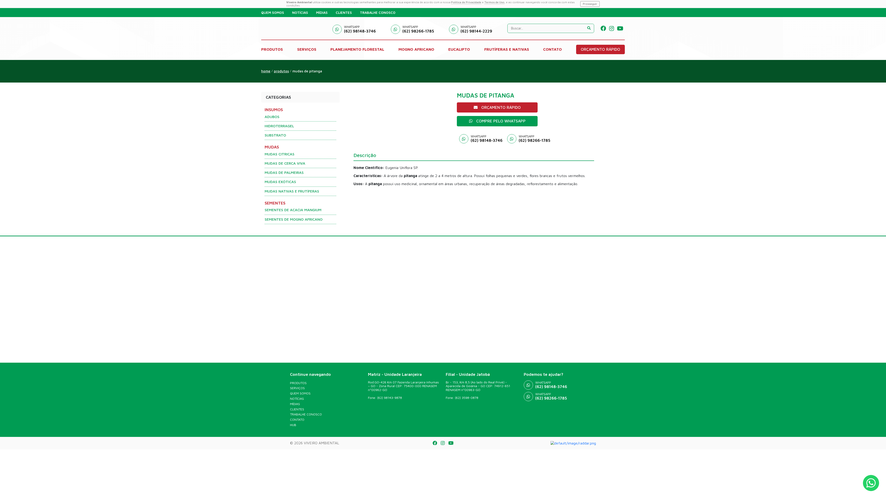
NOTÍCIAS (300, 13)
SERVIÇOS (306, 49)
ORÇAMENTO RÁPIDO (600, 49)
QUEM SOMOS (272, 13)
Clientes (297, 409)
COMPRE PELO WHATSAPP (501, 121)
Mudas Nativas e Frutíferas (292, 191)
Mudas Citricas (279, 154)
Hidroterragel (279, 126)
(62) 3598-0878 (466, 398)
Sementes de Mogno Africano (294, 219)
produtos (281, 71)
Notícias (297, 398)
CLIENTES (344, 13)
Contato (297, 419)
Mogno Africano (416, 49)
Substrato (275, 135)
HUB (293, 425)
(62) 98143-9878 (389, 398)
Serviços (297, 388)
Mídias (295, 404)
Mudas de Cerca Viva (285, 163)
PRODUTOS (272, 49)
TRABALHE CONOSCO (377, 13)
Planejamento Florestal (357, 49)
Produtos (298, 383)
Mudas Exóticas (280, 182)
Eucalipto (459, 49)
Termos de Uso (494, 2)
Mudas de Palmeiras (284, 172)
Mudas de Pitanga (307, 71)
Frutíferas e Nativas (506, 49)
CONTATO (552, 49)
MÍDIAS (322, 13)
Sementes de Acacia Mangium (293, 210)
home (265, 71)
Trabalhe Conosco (306, 414)
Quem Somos (300, 393)
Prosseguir (590, 4)
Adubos (272, 117)
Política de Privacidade (466, 2)
